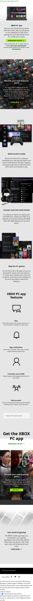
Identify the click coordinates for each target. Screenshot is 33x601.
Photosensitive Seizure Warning (16, 585)
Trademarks (23, 598)
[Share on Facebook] (11, 577)
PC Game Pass (4, 581)
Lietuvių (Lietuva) (5, 592)
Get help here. (16, 49)
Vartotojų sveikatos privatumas (9, 596)
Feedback (20, 583)
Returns (22, 587)
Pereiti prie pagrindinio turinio (9, 1)
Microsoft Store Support (12, 587)
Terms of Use (15, 598)
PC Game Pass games (15, 581)
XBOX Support (12, 583)
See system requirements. (18, 45)
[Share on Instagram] (19, 577)
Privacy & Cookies (5, 598)
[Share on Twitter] (15, 577)
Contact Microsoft (24, 596)
